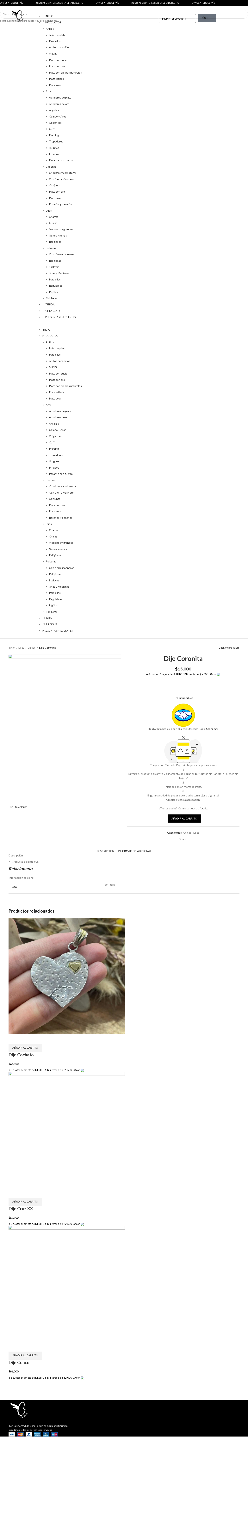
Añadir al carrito (184, 818)
